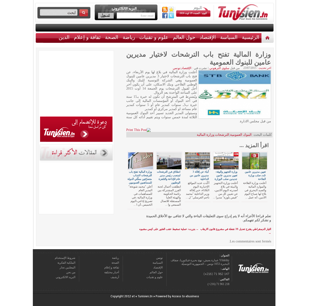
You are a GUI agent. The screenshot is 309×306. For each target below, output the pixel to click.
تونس (177, 68)
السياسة (229, 37)
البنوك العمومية (241, 135)
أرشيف (115, 277)
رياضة (129, 37)
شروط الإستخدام (65, 258)
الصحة (111, 37)
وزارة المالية (205, 135)
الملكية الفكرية (66, 262)
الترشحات (222, 135)
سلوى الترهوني (219, 68)
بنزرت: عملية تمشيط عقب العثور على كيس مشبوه (169, 229)
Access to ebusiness (185, 296)
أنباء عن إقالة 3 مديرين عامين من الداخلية (199, 175)
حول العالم (184, 37)
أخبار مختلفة (111, 272)
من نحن (70, 272)
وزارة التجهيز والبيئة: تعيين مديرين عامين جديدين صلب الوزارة (226, 175)
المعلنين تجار (67, 267)
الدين (64, 37)
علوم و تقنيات (154, 37)
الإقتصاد (208, 37)
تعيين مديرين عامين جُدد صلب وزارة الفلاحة (255, 175)
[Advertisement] (76, 84)
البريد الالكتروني (65, 277)
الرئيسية (268, 38)
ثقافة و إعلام (87, 37)
